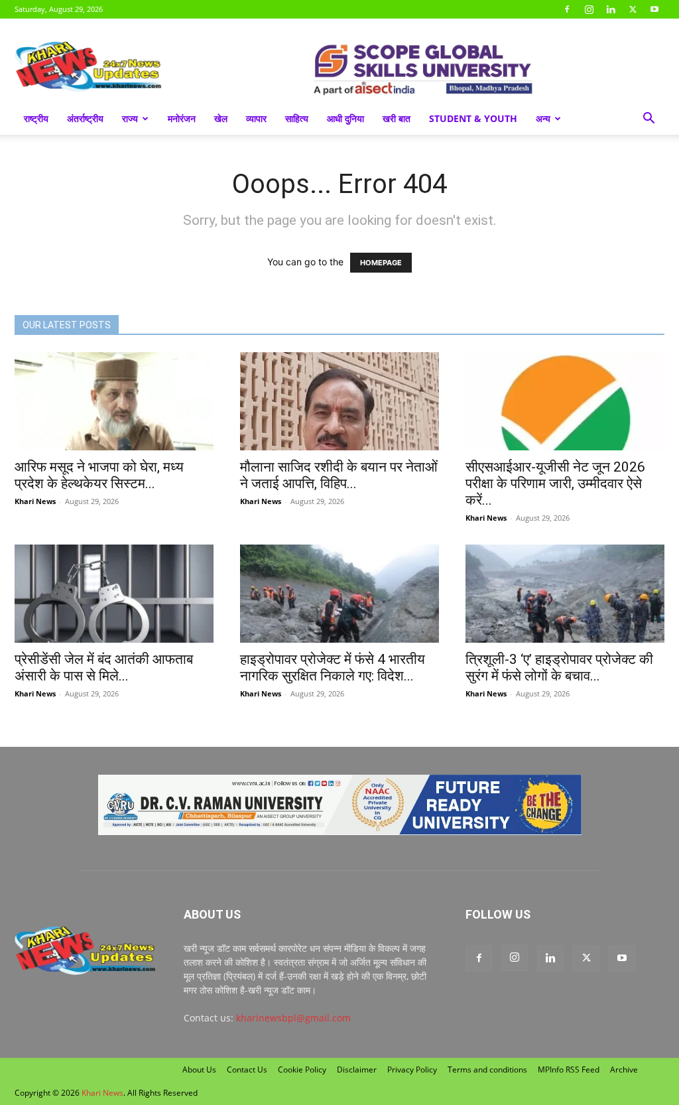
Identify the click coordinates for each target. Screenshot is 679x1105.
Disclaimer (357, 1069)
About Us (199, 1069)
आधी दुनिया (345, 118)
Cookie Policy (302, 1069)
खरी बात (396, 118)
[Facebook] (567, 9)
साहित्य (296, 118)
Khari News (35, 501)
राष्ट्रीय (36, 118)
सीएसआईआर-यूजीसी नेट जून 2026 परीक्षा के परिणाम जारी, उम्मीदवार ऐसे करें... (555, 483)
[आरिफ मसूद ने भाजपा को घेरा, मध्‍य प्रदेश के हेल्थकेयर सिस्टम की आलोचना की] (114, 401)
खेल (220, 118)
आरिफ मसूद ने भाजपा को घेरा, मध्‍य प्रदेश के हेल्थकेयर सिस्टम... (99, 475)
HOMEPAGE (381, 262)
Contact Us (247, 1069)
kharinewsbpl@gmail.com (293, 1017)
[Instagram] (589, 9)
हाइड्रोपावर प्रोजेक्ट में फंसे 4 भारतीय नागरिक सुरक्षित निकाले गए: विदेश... (332, 667)
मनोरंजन (182, 118)
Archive (624, 1069)
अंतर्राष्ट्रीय (85, 118)
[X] (633, 9)
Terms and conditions (487, 1069)
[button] (648, 119)
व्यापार (256, 118)
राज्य (130, 118)
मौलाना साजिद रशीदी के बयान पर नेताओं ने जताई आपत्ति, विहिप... (339, 475)
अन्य (543, 118)
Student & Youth (473, 118)
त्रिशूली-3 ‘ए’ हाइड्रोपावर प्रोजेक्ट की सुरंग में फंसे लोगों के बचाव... (559, 667)
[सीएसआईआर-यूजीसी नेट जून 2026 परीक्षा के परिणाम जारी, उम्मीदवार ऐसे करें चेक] (564, 401)
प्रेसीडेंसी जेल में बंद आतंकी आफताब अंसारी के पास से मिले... (104, 667)
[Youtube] (654, 9)
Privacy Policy (412, 1069)
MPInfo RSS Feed (568, 1069)
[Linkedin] (611, 9)
